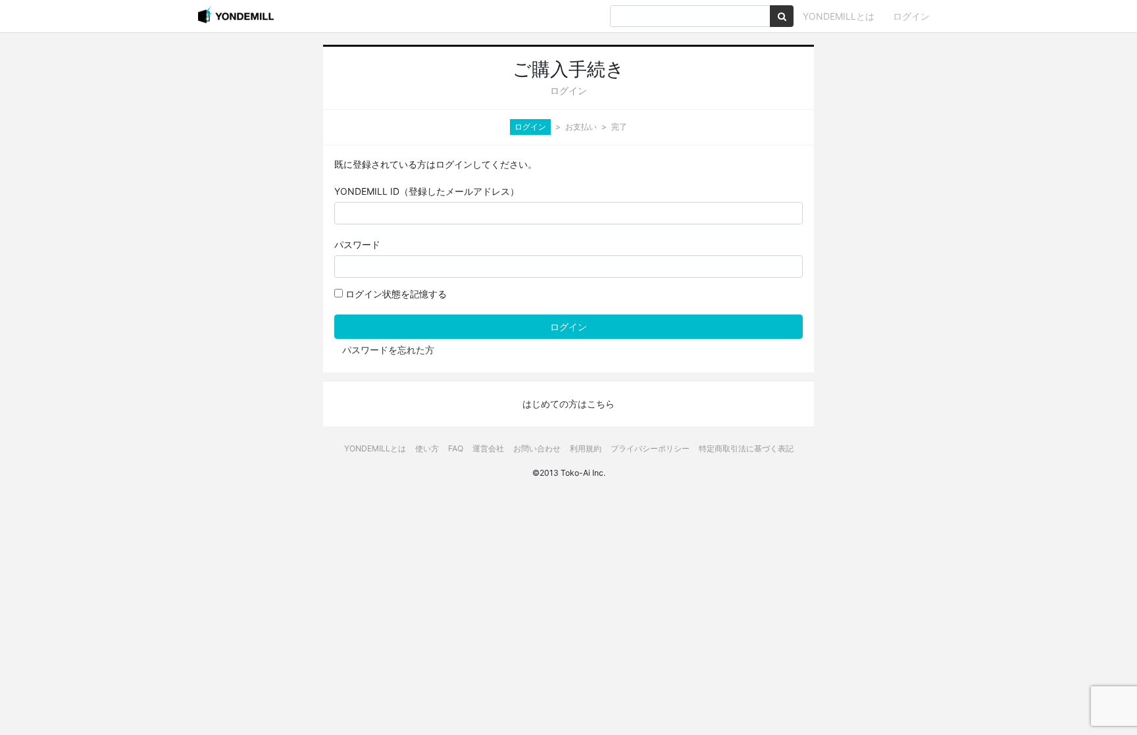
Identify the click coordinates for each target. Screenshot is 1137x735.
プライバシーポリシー (650, 448)
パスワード (357, 244)
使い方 (427, 448)
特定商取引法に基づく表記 (746, 448)
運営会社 (488, 448)
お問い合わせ (537, 448)
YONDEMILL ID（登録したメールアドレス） (426, 191)
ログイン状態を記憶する (395, 293)
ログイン (911, 16)
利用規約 (585, 448)
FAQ (455, 448)
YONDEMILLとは (838, 16)
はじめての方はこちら (568, 403)
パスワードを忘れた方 (388, 349)
